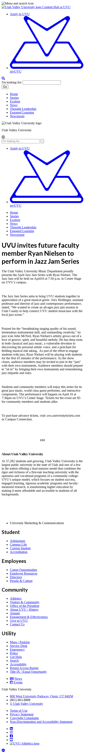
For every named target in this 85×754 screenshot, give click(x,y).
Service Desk (18, 646)
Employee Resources (23, 573)
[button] (42, 3)
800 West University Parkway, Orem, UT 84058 (41, 696)
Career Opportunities (23, 569)
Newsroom (17, 116)
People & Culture (21, 581)
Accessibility (18, 664)
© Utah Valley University (26, 703)
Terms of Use (18, 710)
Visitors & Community (24, 602)
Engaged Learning (22, 112)
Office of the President (24, 606)
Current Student (20, 548)
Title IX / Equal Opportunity (28, 671)
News (14, 105)
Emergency (17, 649)
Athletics (15, 598)
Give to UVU (19, 620)
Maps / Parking (20, 642)
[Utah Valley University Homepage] (22, 7)
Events (18, 682)
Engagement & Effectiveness (29, 617)
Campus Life (18, 544)
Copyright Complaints (24, 718)
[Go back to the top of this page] (4, 750)
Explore (15, 101)
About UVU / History (24, 609)
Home (14, 94)
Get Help (16, 657)
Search (14, 660)
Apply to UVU (20, 14)
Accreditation (18, 552)
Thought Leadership (23, 109)
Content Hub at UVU (56, 7)
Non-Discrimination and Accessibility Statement (41, 721)
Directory (16, 577)
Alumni (15, 613)
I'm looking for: (12, 82)
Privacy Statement (21, 714)
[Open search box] (3, 78)
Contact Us (17, 624)
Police (14, 653)
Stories (14, 97)
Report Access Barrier (24, 668)
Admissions (17, 541)
